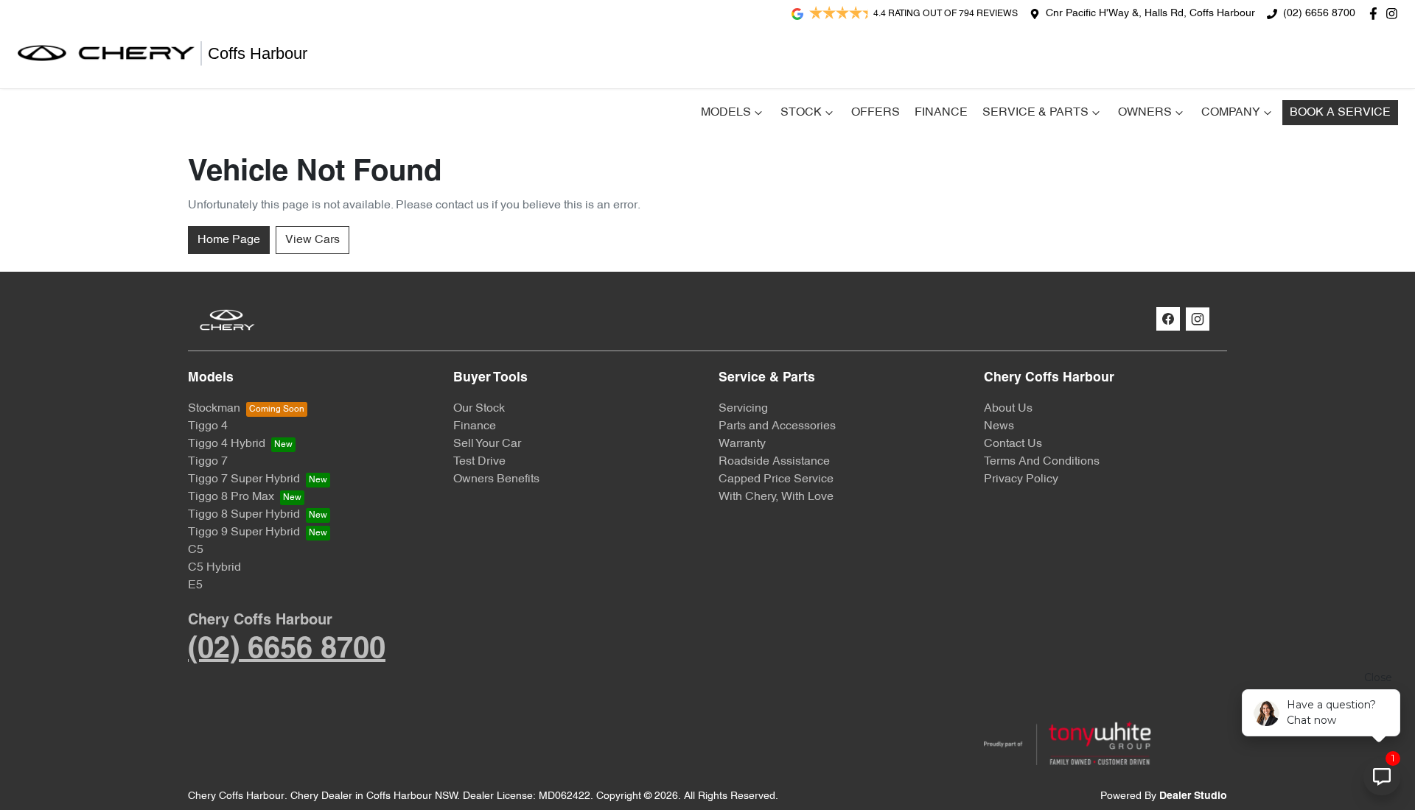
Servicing (743, 409)
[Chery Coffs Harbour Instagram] (1395, 13)
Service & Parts (1035, 113)
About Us (1008, 409)
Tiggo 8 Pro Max (231, 497)
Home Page (229, 240)
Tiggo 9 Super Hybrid (244, 532)
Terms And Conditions (1042, 462)
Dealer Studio (1193, 796)
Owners (1145, 113)
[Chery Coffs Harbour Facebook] (1376, 13)
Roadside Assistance (774, 462)
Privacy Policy (1021, 479)
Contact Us (1013, 444)
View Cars (312, 240)
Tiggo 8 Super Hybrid (244, 515)
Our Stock (479, 409)
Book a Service (1340, 113)
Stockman (214, 409)
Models (726, 113)
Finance (941, 113)
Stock (801, 113)
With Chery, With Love (776, 497)
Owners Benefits (496, 479)
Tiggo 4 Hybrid (226, 444)
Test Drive (479, 462)
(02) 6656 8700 (1319, 13)
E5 (195, 585)
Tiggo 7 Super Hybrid (244, 479)
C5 (195, 550)
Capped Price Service (776, 479)
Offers (875, 113)
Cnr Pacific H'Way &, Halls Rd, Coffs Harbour (1150, 13)
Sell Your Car (487, 444)
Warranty (742, 444)
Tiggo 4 (208, 426)
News (999, 426)
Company (1230, 113)
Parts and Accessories (777, 426)
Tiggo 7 (208, 462)
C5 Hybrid (214, 568)
